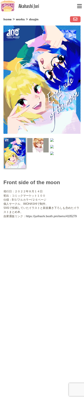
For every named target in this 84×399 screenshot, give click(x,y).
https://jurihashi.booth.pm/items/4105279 (51, 216)
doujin (34, 19)
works (20, 19)
